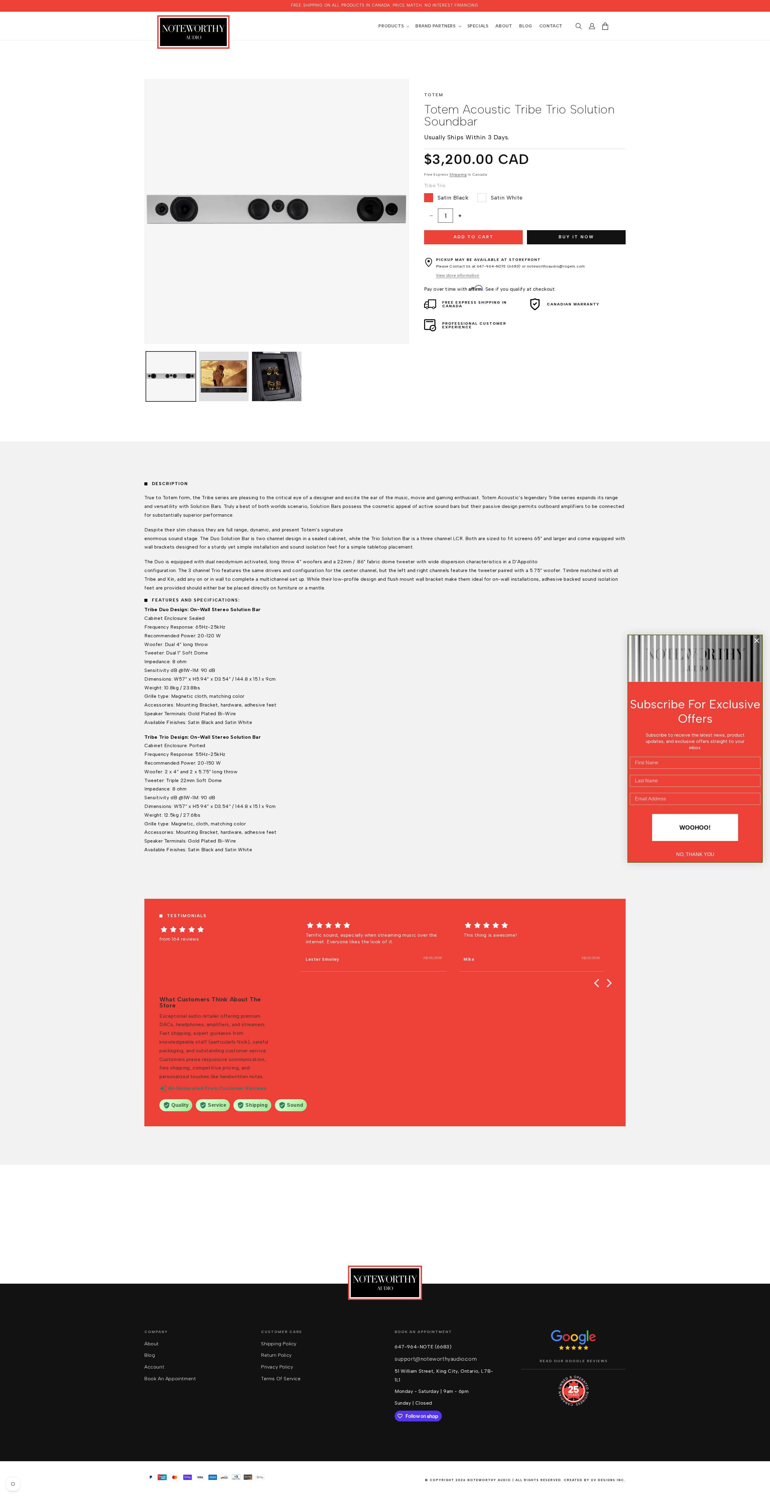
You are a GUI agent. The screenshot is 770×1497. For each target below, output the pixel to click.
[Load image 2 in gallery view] (224, 376)
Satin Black (453, 197)
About (151, 1344)
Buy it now (576, 237)
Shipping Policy (279, 1344)
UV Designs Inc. (608, 1480)
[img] (215, 929)
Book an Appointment (170, 1378)
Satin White (507, 197)
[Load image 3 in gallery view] (277, 376)
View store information (457, 275)
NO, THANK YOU (695, 854)
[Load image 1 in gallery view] (171, 376)
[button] (393, 26)
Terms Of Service (281, 1378)
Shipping (458, 174)
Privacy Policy (277, 1367)
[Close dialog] (757, 640)
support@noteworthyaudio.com (436, 1359)
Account (154, 1367)
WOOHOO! (695, 827)
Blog (149, 1355)
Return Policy (276, 1355)
